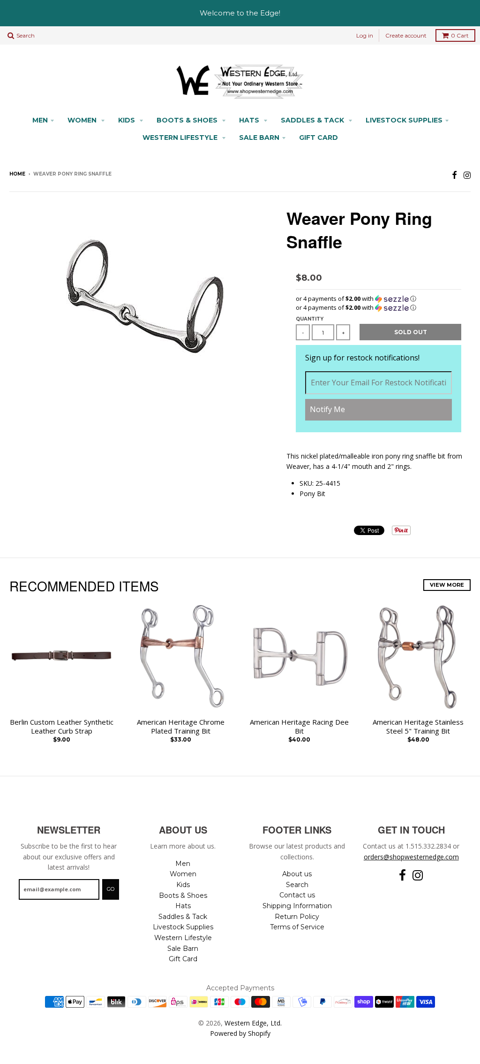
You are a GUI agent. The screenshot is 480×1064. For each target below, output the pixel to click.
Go (110, 889)
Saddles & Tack (313, 120)
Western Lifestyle (180, 137)
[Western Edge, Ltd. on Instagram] (467, 175)
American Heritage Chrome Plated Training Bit (181, 727)
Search (297, 884)
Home (17, 174)
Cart (460, 35)
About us (297, 874)
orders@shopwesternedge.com (411, 856)
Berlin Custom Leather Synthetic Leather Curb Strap (61, 727)
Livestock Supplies (404, 120)
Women (83, 120)
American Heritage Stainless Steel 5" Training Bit (418, 727)
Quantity (309, 319)
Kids (127, 120)
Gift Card (318, 137)
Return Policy (297, 916)
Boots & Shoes (188, 120)
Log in (364, 35)
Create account (406, 35)
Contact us (297, 895)
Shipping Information (297, 906)
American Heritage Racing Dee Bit (299, 727)
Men (40, 120)
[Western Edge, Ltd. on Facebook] (454, 175)
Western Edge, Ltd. (253, 1022)
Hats (250, 120)
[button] (378, 298)
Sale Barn (259, 137)
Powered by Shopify (240, 1033)
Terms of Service (297, 927)
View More (447, 585)
